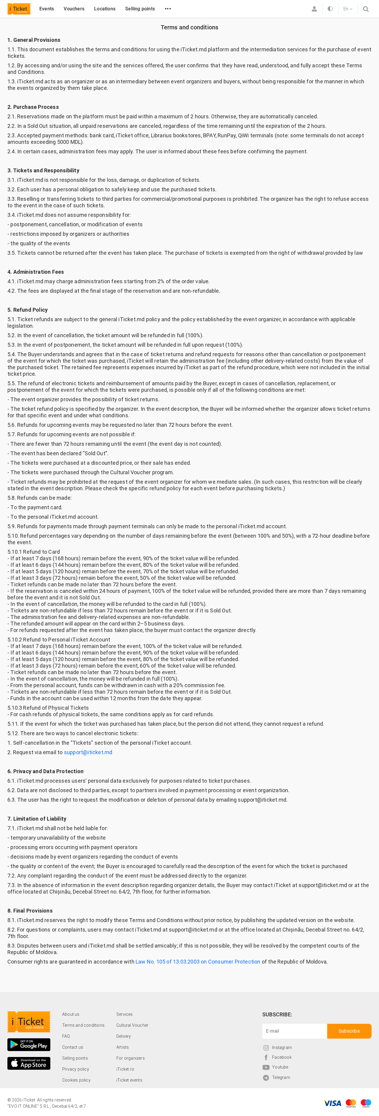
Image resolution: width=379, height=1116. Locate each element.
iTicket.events (129, 1080)
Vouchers (74, 9)
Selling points (140, 9)
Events (46, 9)
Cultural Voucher (132, 1025)
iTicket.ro (125, 1069)
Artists (122, 1047)
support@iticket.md (88, 752)
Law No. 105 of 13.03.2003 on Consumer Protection (198, 962)
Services (124, 1014)
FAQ (66, 1036)
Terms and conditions (83, 1025)
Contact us (72, 1047)
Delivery (123, 1036)
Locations (104, 9)
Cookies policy (76, 1080)
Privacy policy (75, 1069)
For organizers (130, 1058)
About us (71, 1014)
